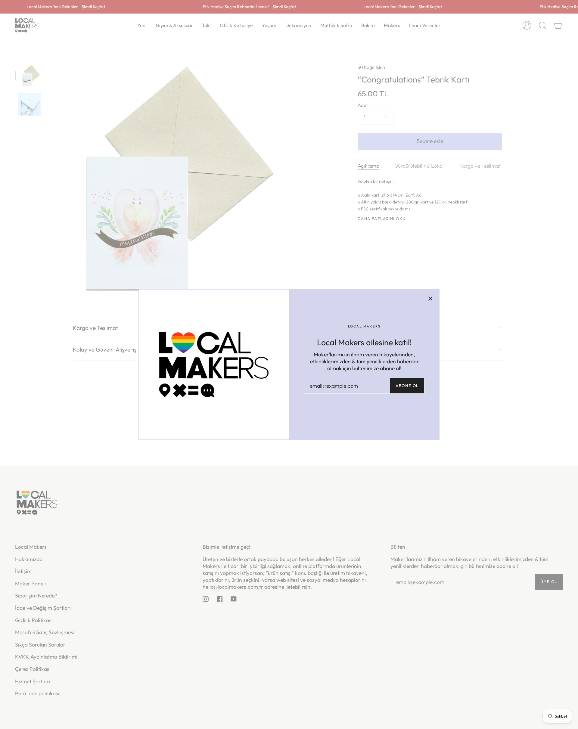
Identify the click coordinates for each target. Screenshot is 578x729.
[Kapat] (430, 298)
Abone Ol (407, 385)
